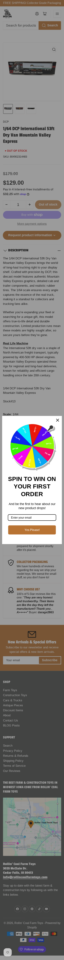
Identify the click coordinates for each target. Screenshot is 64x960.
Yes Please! (32, 529)
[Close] (57, 420)
